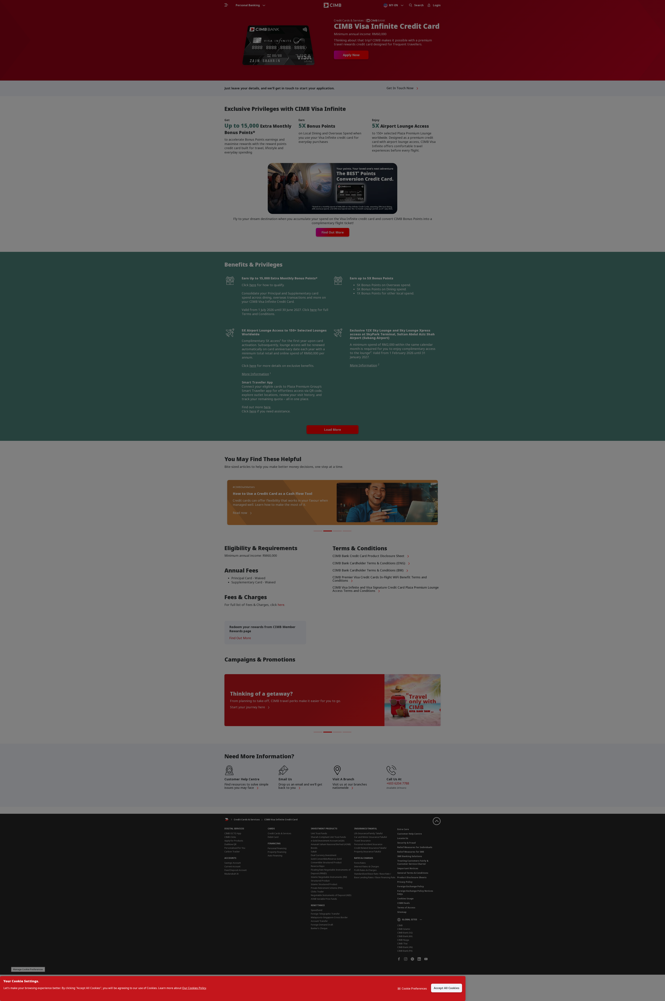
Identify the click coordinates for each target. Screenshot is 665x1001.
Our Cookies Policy (194, 988)
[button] (412, 988)
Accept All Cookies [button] (446, 988)
